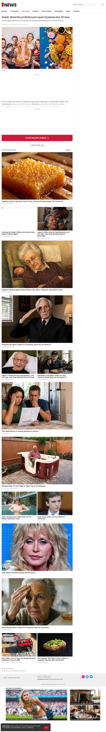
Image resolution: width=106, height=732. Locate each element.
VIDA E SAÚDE (26, 11)
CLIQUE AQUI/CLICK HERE (56, 679)
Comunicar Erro (36, 145)
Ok (46, 727)
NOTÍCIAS (4, 11)
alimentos (22, 671)
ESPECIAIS (76, 11)
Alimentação (14, 671)
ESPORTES (36, 11)
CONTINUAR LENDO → (37, 138)
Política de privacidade (14, 677)
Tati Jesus (25, 24)
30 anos (6, 671)
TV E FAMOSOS (14, 11)
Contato (5, 677)
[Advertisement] (37, 87)
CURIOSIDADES (58, 11)
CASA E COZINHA (46, 11)
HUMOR (68, 11)
